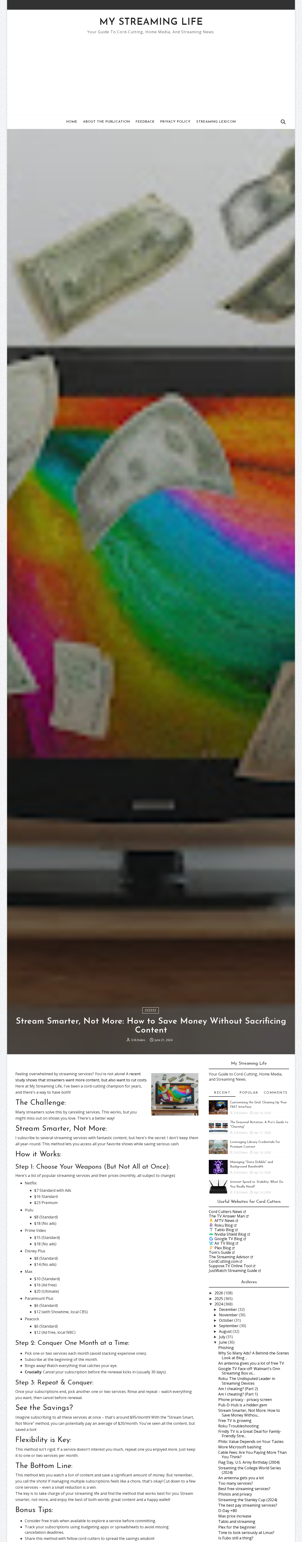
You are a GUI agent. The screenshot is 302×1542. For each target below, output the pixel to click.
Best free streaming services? (244, 1488)
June (223, 1342)
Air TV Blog (224, 1243)
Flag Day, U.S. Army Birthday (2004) (249, 1462)
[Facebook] (279, 4)
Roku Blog (223, 1225)
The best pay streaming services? (247, 1505)
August (226, 1331)
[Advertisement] (151, 72)
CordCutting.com (224, 1261)
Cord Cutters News (225, 1211)
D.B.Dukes (138, 1040)
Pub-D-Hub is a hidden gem (242, 1405)
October (226, 1320)
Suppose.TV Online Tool (230, 1265)
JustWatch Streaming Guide (233, 1270)
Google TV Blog (228, 1238)
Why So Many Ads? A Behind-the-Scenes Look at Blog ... (253, 1355)
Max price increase (234, 1516)
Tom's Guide (220, 1252)
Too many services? (235, 1483)
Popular (248, 1093)
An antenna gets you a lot (241, 1477)
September (229, 1325)
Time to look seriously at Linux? (246, 1532)
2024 (219, 1304)
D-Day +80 (227, 1510)
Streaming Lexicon (216, 122)
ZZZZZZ (150, 1010)
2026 (219, 1293)
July (222, 1336)
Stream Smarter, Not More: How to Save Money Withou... (249, 1412)
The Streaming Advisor (229, 1256)
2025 (219, 1298)
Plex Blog (222, 1247)
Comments (276, 1093)
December (228, 1309)
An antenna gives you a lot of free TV (251, 1363)
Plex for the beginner (237, 1527)
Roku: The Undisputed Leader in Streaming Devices (246, 1381)
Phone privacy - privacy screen (245, 1399)
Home (71, 122)
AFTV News (224, 1220)
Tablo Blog (224, 1229)
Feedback (145, 122)
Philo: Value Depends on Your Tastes (251, 1441)
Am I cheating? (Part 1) (238, 1394)
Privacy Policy (175, 122)
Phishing (226, 1347)
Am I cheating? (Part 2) (238, 1388)
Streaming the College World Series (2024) (249, 1470)
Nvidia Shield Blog (230, 1234)
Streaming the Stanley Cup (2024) (247, 1499)
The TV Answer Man (227, 1216)
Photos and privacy (235, 1494)
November (229, 1314)
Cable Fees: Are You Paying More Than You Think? (252, 1454)
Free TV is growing (235, 1420)
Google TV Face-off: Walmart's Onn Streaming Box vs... (249, 1371)
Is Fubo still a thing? (235, 1538)
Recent (222, 1093)
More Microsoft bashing (239, 1447)
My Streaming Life (151, 22)
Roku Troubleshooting (238, 1426)
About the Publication (106, 122)
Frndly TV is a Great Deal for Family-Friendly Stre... (249, 1433)
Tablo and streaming (236, 1521)
